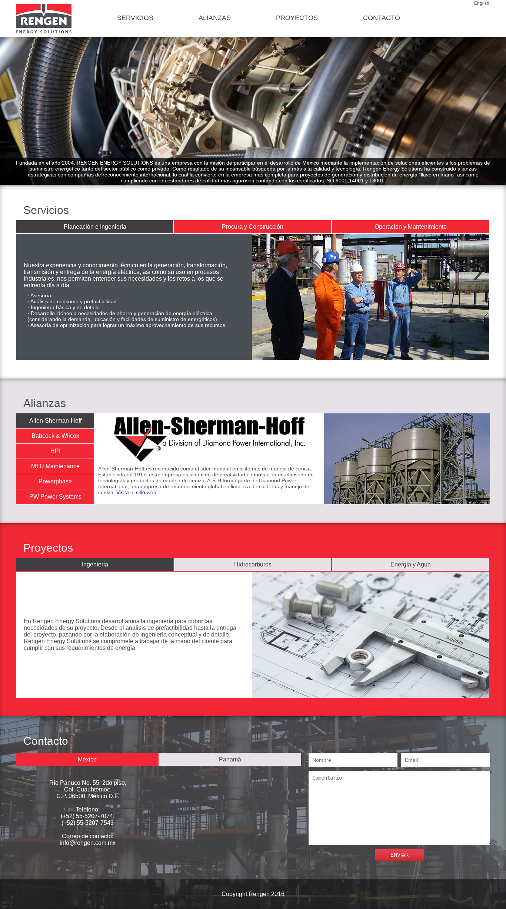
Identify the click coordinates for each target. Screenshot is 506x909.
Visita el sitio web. (137, 492)
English (481, 3)
